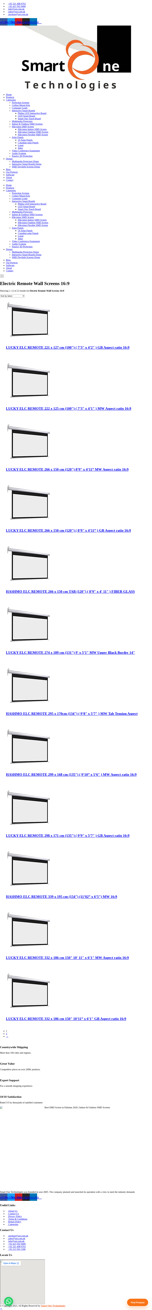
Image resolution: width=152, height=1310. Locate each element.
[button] (12, 100)
